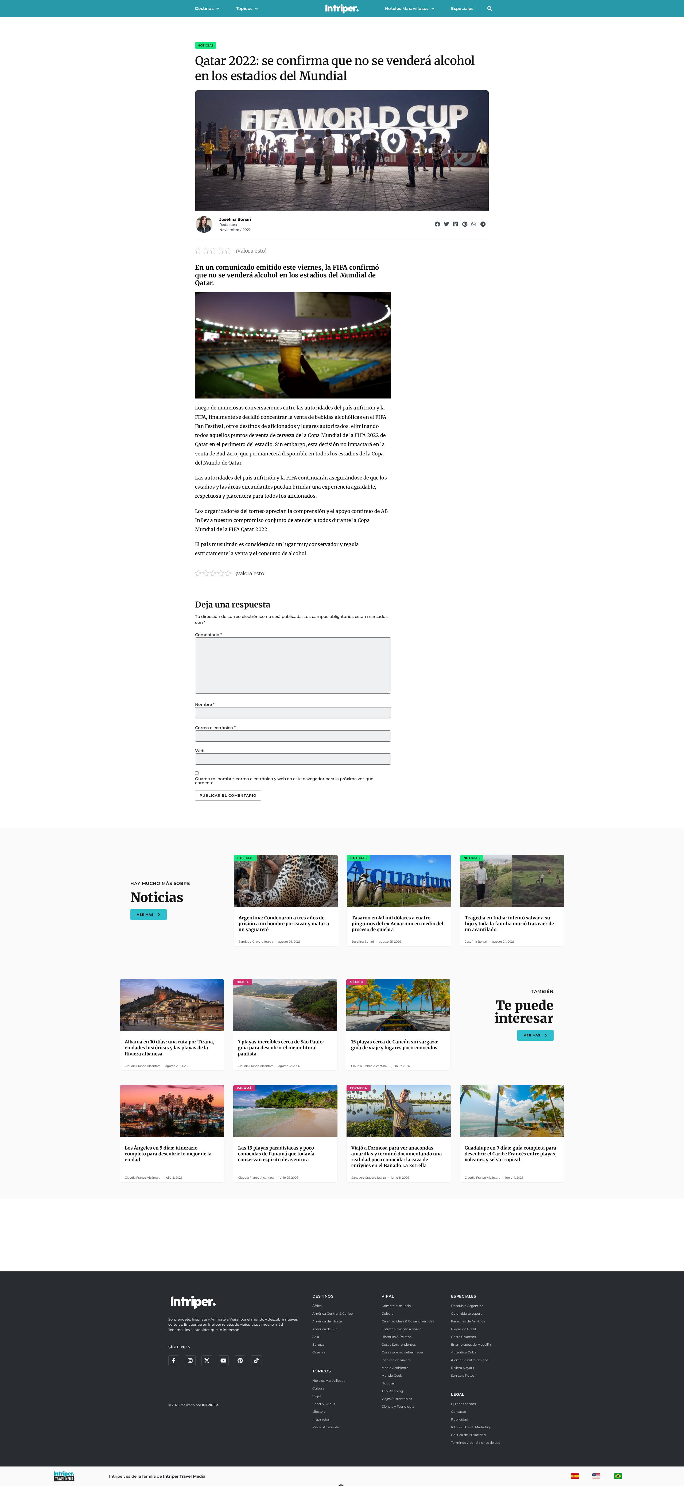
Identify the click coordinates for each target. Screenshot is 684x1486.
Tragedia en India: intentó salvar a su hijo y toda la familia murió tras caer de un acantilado (509, 923)
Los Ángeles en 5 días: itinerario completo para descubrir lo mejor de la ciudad (168, 1154)
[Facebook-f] (173, 1360)
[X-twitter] (206, 1360)
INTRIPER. (210, 1405)
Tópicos (244, 8)
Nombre (205, 704)
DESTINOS (323, 1296)
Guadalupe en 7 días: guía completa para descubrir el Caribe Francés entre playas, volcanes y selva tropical (511, 1154)
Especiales (462, 8)
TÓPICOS (321, 1371)
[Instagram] (190, 1360)
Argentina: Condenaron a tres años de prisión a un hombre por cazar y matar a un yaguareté (284, 923)
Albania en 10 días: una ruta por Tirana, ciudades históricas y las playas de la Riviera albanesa (169, 1048)
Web (199, 751)
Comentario (208, 635)
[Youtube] (223, 1360)
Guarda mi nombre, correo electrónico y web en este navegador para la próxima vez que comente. (284, 781)
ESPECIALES (463, 1296)
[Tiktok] (256, 1360)
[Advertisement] (342, 1234)
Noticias (205, 45)
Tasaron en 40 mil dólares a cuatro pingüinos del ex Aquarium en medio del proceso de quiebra (397, 923)
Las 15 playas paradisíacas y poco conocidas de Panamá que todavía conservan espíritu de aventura (276, 1154)
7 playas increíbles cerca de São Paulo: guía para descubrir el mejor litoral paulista (281, 1048)
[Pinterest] (240, 1360)
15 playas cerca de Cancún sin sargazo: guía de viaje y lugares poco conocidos (394, 1045)
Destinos (204, 8)
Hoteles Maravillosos (407, 8)
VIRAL (388, 1296)
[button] (489, 8)
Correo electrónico (215, 728)
